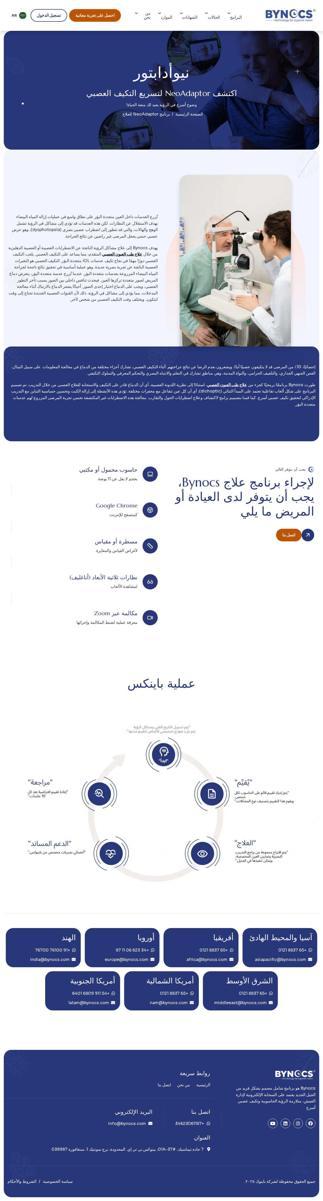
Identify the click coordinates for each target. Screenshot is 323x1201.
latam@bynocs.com (88, 1002)
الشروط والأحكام (22, 1181)
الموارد (166, 17)
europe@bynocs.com (126, 959)
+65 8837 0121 (292, 950)
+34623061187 (189, 1123)
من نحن (147, 15)
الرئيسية (203, 1085)
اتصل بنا (288, 535)
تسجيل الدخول (49, 15)
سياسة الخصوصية (58, 1181)
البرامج (236, 17)
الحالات (214, 17)
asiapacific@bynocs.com (280, 959)
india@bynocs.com (50, 959)
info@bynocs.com (127, 1123)
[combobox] (19, 15)
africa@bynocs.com (206, 959)
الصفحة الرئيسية (189, 114)
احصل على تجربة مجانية (95, 15)
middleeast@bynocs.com (240, 1002)
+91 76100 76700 (52, 950)
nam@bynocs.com (169, 1002)
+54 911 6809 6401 (91, 993)
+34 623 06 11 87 (132, 950)
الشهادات (189, 17)
